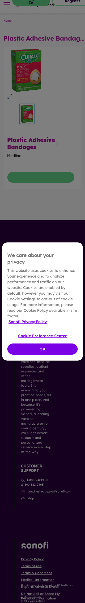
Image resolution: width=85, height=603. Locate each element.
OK (43, 349)
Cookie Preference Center (42, 336)
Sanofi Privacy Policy (27, 321)
